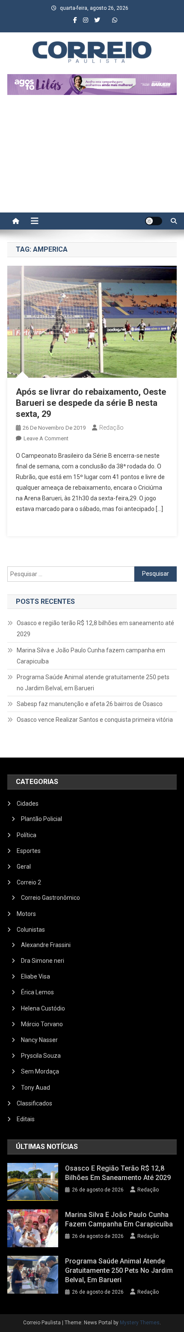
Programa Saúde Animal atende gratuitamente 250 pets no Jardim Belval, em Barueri (93, 683)
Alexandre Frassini (46, 945)
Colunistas (31, 929)
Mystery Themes (140, 1323)
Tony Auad (35, 1087)
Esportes (29, 850)
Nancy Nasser (39, 1039)
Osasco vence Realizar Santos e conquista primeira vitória (95, 719)
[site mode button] (153, 221)
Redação (111, 427)
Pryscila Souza (41, 1055)
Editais (26, 1119)
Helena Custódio (43, 1008)
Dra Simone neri (42, 960)
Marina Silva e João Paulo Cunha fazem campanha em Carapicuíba (91, 656)
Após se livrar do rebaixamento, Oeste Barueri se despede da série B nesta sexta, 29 (91, 403)
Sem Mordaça (40, 1071)
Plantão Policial (41, 818)
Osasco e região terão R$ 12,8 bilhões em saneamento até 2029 (95, 628)
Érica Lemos (37, 992)
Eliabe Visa (35, 976)
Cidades (28, 803)
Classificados (34, 1103)
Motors (26, 913)
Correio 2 (29, 882)
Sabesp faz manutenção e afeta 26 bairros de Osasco (90, 703)
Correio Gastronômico (50, 897)
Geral (24, 866)
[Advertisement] (92, 158)
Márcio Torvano (42, 1024)
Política (26, 835)
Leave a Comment (46, 438)
